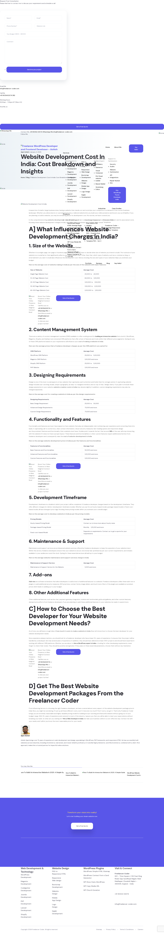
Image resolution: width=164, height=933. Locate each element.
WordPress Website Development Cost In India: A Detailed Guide (134, 774)
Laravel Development (72, 195)
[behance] (0, 120)
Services (66, 153)
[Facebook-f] (21, 139)
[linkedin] (0, 116)
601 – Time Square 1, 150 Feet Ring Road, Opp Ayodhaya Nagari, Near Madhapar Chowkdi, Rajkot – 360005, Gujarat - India (128, 878)
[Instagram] (21, 143)
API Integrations (114, 176)
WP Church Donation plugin (74, 237)
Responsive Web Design (86, 171)
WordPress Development (72, 167)
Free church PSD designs (92, 224)
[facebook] (0, 109)
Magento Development (72, 173)
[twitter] (0, 111)
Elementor (99, 167)
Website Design (84, 182)
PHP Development (72, 189)
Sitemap (99, 929)
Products (66, 214)
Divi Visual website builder (99, 178)
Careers (140, 929)
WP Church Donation (91, 890)
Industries (101, 208)
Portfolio (88, 263)
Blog (108, 263)
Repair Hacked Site (115, 182)
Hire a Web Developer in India (73, 719)
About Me (117, 147)
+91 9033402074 (44, 308)
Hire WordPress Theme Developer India (117, 194)
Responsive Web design (56, 879)
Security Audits (113, 165)
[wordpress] (0, 123)
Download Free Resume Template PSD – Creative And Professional (93, 232)
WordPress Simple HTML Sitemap (96, 871)
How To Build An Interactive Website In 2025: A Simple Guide (72, 774)
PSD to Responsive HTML (85, 164)
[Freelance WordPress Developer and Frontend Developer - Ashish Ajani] (39, 147)
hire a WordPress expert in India (85, 643)
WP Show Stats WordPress (94, 882)
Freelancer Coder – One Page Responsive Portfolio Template (112, 228)
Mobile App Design (85, 187)
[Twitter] (21, 141)
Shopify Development (72, 200)
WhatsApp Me (43, 311)
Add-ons (32, 582)
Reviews (99, 263)
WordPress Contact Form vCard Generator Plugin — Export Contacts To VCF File (74, 252)
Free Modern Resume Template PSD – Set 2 (93, 240)
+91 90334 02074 (122, 894)
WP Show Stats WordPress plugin (73, 232)
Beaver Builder (100, 184)
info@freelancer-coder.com (9, 89)
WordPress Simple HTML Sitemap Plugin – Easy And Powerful (74, 225)
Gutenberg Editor (99, 188)
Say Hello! (117, 263)
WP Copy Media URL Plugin (74, 243)
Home (108, 147)
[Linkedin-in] (21, 136)
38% (110, 431)
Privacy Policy (111, 929)
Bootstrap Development (86, 176)
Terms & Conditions (127, 929)
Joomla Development (72, 184)
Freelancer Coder (38, 929)
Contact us (87, 523)
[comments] (0, 118)
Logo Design (86, 192)
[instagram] (0, 113)
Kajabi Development (86, 196)
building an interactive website (105, 336)
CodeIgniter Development (72, 178)
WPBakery (99, 164)
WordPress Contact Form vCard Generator (96, 876)
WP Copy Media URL (91, 886)
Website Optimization (114, 171)
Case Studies (116, 208)
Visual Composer (99, 172)
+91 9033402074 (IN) (7, 95)
